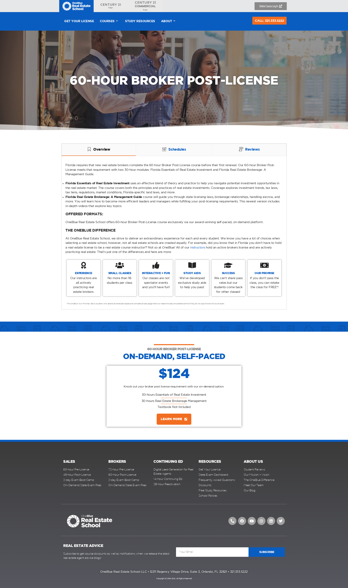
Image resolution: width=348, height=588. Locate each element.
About (166, 21)
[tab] (98, 150)
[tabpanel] (174, 233)
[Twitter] (281, 521)
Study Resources (140, 21)
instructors (197, 247)
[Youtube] (252, 521)
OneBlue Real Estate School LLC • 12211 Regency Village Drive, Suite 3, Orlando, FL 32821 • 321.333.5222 (174, 571)
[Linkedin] (271, 521)
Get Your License (79, 21)
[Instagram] (261, 521)
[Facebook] (242, 521)
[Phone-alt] (232, 521)
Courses (107, 21)
